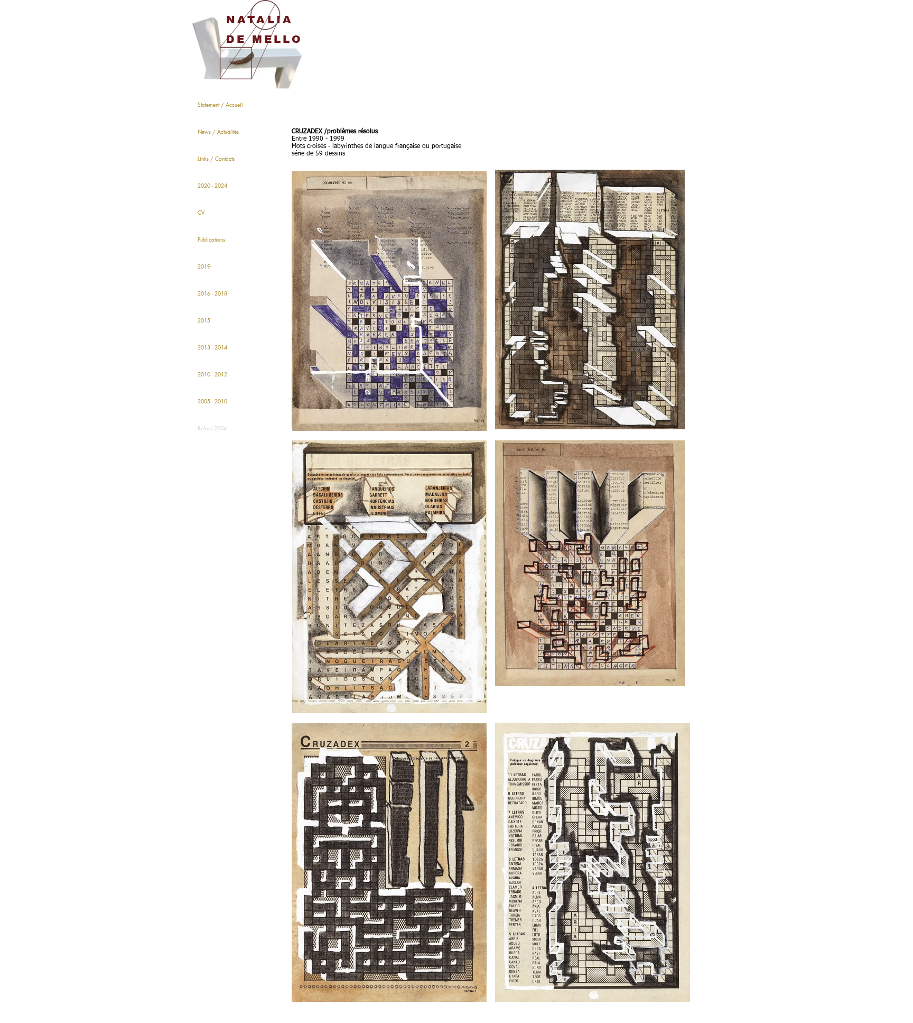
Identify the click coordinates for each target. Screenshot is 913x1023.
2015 (204, 320)
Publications (211, 239)
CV (201, 212)
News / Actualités (218, 131)
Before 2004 (212, 428)
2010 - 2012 (212, 374)
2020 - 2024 (212, 185)
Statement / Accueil (220, 104)
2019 (204, 266)
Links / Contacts (216, 158)
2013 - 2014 (212, 347)
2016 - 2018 (212, 293)
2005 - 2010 (212, 401)
